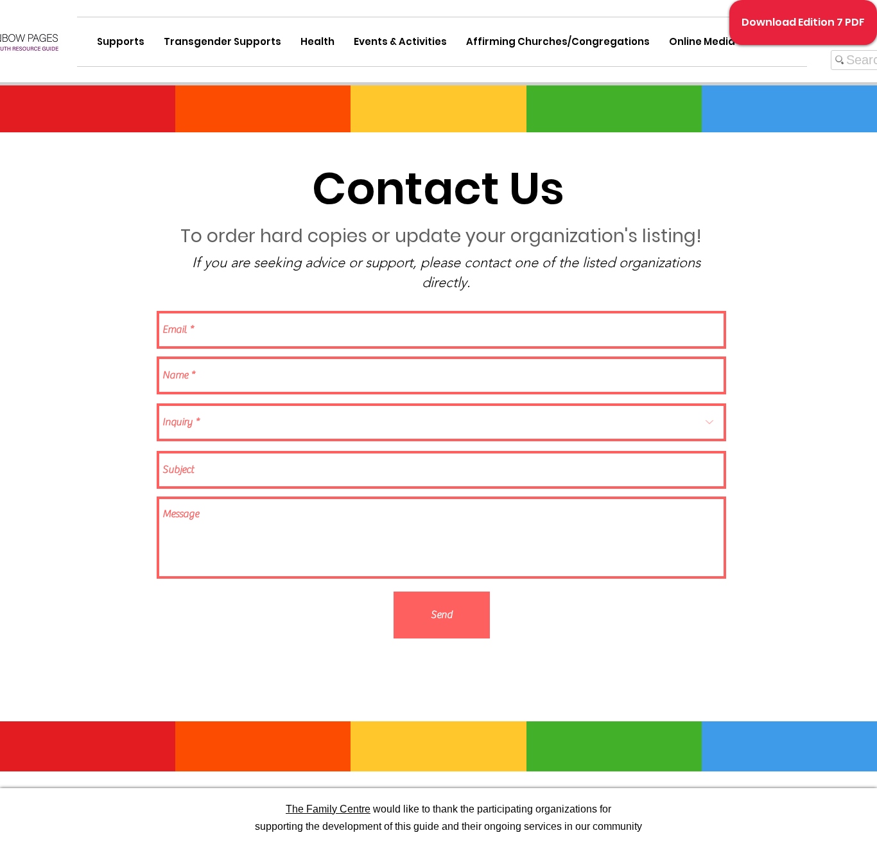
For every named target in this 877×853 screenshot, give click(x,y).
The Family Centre (328, 809)
